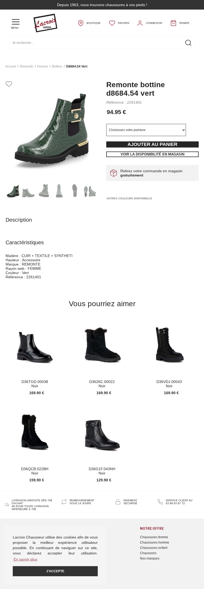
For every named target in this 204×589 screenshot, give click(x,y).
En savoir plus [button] (25, 559)
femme (42, 66)
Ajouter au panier (152, 144)
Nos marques (149, 558)
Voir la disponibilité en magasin (152, 154)
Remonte (26, 66)
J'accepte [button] (55, 571)
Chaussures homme (154, 542)
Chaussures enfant (153, 548)
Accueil (10, 66)
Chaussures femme (154, 537)
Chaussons (148, 553)
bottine (57, 66)
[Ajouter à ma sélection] (8, 84)
